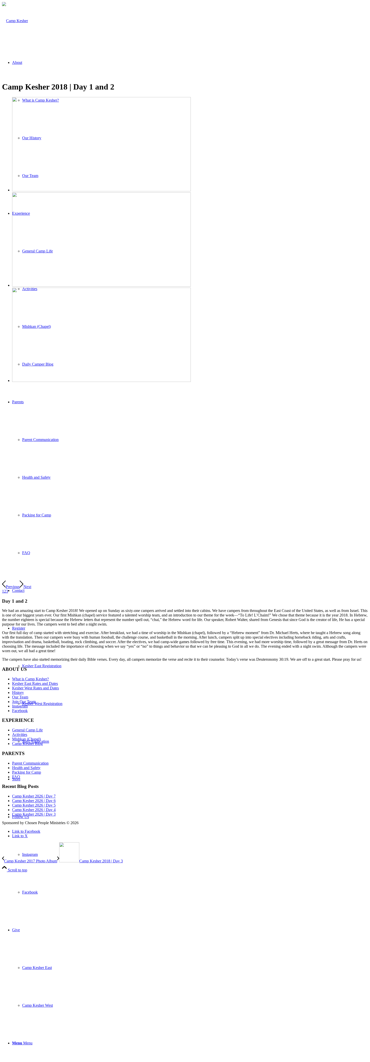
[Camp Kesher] (15, 21)
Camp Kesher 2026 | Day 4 (34, 810)
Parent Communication (30, 763)
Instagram (20, 706)
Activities (19, 734)
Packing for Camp (26, 772)
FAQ (16, 777)
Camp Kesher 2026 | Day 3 (34, 814)
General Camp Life (27, 730)
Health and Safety (26, 768)
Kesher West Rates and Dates (35, 688)
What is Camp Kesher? (30, 679)
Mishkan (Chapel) (26, 739)
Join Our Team (24, 701)
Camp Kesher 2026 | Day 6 (34, 801)
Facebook (20, 711)
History (18, 692)
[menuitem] (190, 854)
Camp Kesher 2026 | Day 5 (34, 805)
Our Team (20, 697)
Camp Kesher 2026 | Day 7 (34, 796)
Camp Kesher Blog (27, 743)
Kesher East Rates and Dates (35, 683)
